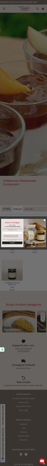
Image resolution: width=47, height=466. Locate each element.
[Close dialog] (45, 220)
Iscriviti (12, 243)
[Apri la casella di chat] (42, 461)
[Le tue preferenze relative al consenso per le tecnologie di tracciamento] (2, 349)
